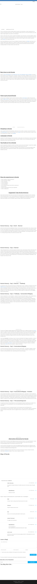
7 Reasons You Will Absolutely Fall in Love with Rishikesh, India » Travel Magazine (16, 496)
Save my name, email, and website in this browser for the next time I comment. (14, 552)
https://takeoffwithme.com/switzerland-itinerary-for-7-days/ (18, 527)
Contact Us (19, 581)
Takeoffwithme (11, 490)
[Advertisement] (18, 88)
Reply (36, 490)
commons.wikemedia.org (20, 127)
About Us (22, 581)
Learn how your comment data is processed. (19, 557)
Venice (35, 330)
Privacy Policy (15, 581)
